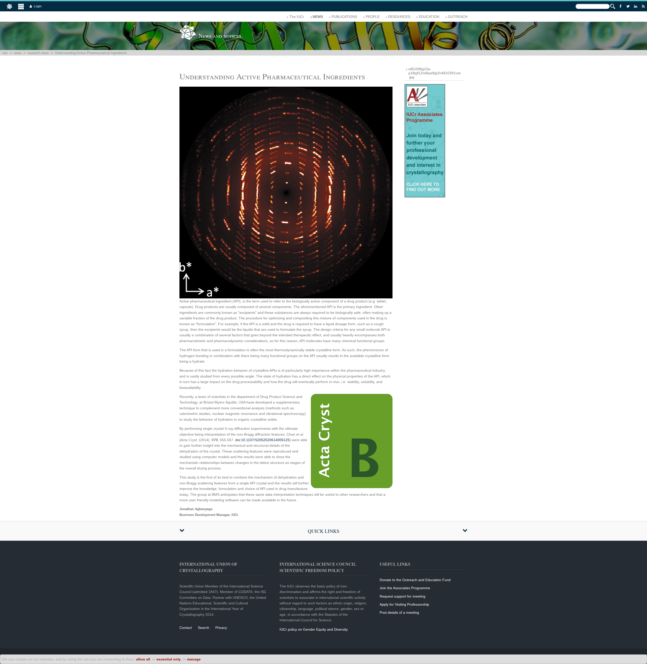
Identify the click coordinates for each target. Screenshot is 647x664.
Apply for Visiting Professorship (404, 604)
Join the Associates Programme (405, 588)
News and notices (220, 35)
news (318, 17)
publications (344, 17)
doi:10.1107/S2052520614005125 (262, 440)
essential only (168, 659)
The (296, 17)
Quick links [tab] (323, 531)
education (429, 17)
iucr (5, 53)
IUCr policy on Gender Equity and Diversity (314, 629)
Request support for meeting (402, 596)
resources (399, 17)
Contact (185, 628)
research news (38, 53)
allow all (143, 659)
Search (203, 628)
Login (38, 6)
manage (194, 659)
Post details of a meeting (399, 612)
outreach (458, 17)
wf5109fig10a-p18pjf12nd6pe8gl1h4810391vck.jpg (434, 73)
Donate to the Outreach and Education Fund (415, 580)
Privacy (221, 628)
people (373, 17)
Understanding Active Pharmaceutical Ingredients (91, 53)
